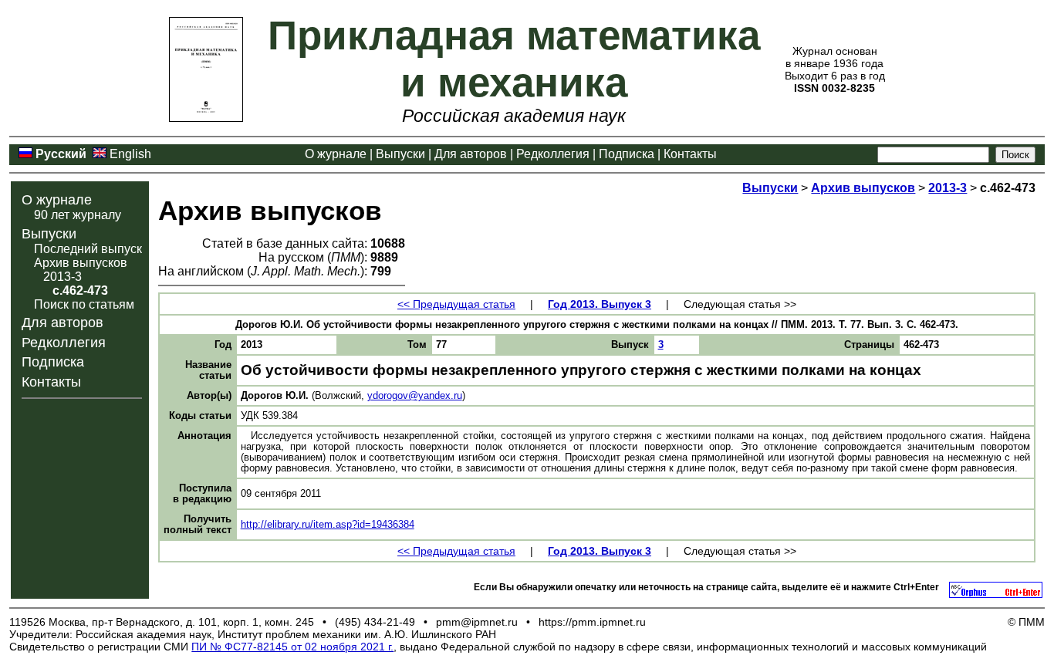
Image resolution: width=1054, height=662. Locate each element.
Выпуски (400, 153)
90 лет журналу (77, 214)
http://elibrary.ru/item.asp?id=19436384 (327, 524)
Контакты (690, 153)
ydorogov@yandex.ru (414, 395)
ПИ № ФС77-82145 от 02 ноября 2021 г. (292, 646)
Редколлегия (552, 153)
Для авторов (470, 153)
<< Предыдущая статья (456, 304)
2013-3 (62, 276)
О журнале (336, 153)
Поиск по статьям (84, 304)
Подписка (626, 153)
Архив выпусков (80, 262)
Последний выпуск (88, 248)
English (130, 153)
